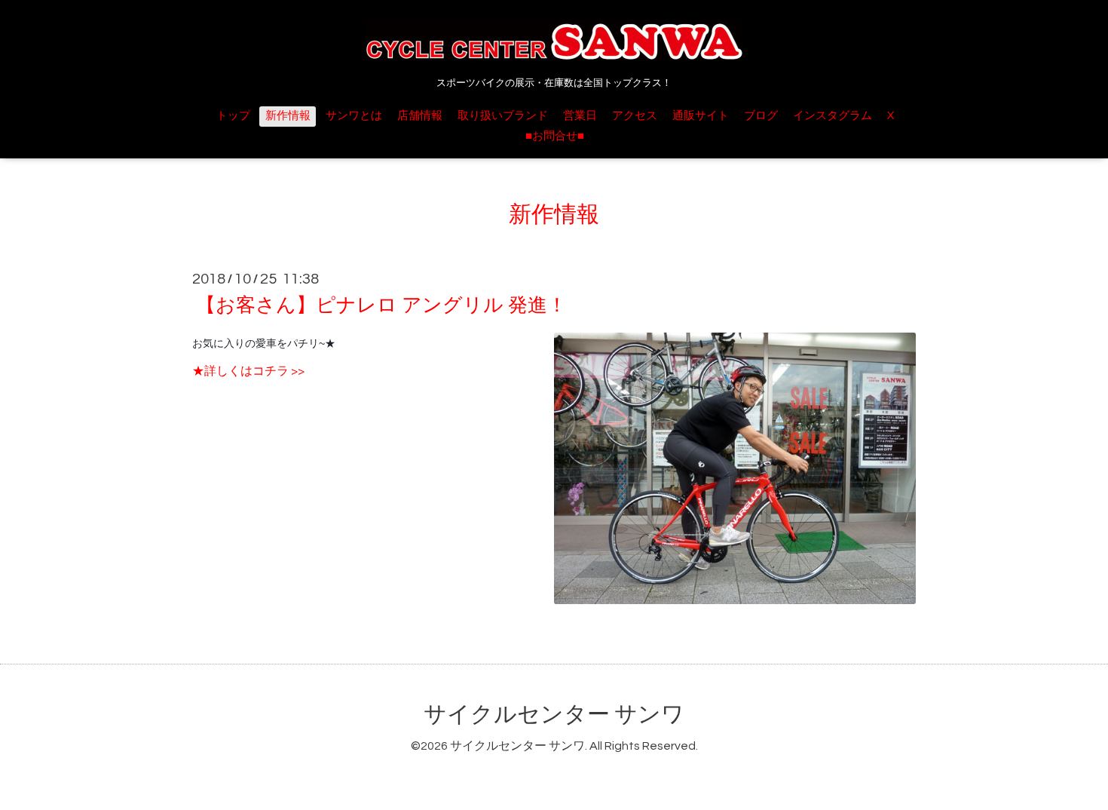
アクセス (634, 115)
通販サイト (700, 115)
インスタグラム (832, 115)
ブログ (761, 115)
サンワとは (354, 115)
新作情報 (288, 115)
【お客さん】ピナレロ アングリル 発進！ (381, 305)
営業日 (580, 115)
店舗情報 (419, 115)
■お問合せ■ (554, 136)
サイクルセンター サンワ (554, 714)
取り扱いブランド (503, 115)
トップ (233, 115)
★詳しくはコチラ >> (248, 371)
